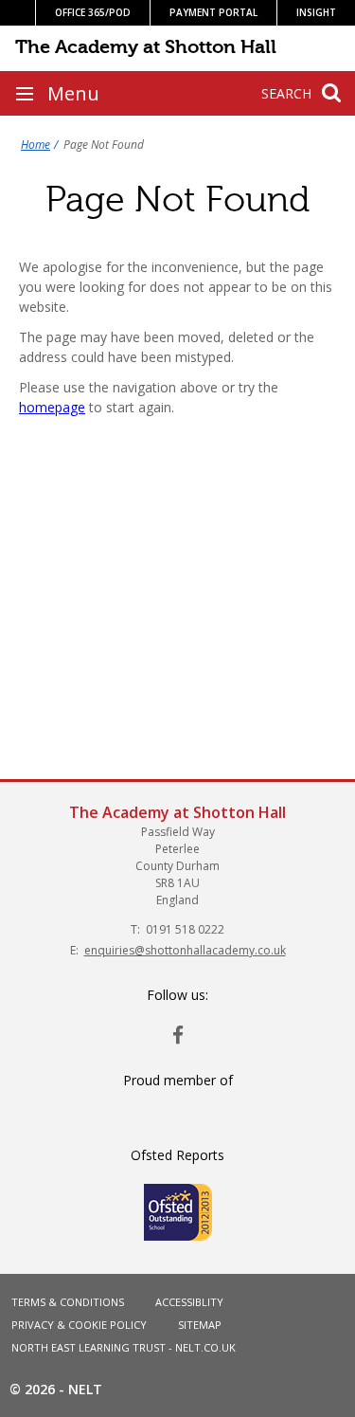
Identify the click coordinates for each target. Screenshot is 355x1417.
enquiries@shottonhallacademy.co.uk (185, 950)
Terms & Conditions (67, 1302)
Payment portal (213, 12)
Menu (73, 93)
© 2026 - (55, 1389)
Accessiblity (189, 1302)
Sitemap (200, 1324)
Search (286, 93)
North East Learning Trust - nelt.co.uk (123, 1347)
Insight (316, 12)
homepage (52, 407)
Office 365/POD (93, 12)
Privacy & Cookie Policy (79, 1324)
